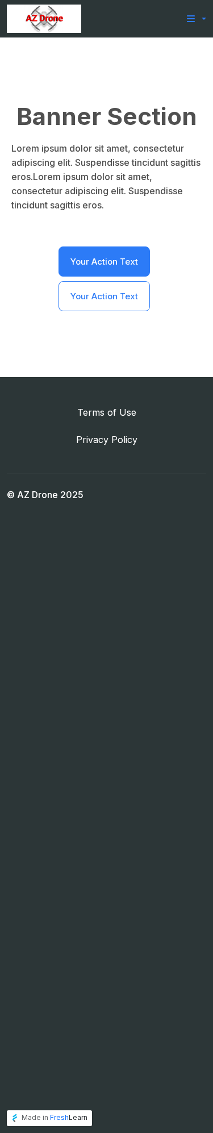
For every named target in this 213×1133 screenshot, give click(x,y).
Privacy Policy (106, 439)
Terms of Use (106, 412)
